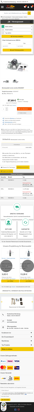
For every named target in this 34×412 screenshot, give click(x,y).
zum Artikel (10, 281)
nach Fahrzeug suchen (17, 50)
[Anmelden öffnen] (28, 7)
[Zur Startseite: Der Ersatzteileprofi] (10, 7)
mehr (26, 394)
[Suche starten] (29, 13)
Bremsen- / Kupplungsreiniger (8, 258)
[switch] (3, 410)
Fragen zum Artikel (7, 171)
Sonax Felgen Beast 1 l (25, 258)
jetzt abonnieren (5, 399)
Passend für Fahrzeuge (8, 167)
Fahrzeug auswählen (17, 36)
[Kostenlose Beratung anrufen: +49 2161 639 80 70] (1, 2)
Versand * (14, 105)
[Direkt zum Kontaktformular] (3, 321)
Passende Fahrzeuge (16, 174)
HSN (9, 43)
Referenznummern (23, 167)
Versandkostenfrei (8, 122)
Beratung (12, 118)
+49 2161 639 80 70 (22, 2)
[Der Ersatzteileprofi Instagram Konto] (18, 410)
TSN (24, 43)
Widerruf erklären (7, 349)
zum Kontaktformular (12, 322)
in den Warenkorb (23, 109)
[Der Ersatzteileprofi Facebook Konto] (15, 410)
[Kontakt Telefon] (3, 314)
